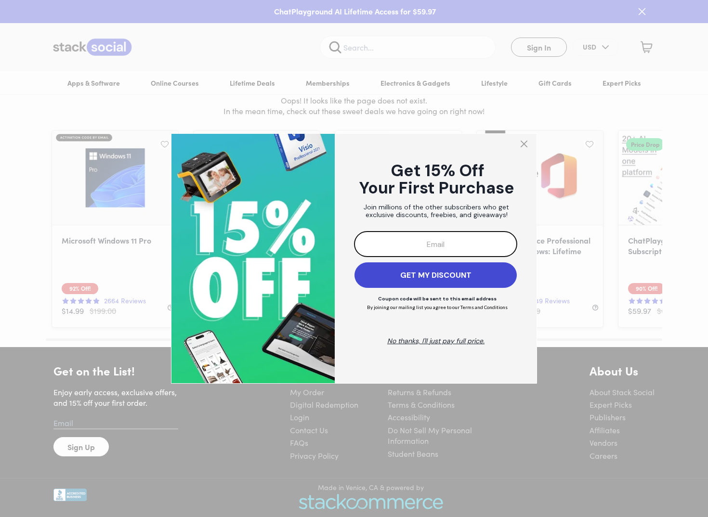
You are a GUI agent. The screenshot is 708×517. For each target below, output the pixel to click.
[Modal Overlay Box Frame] (354, 258)
